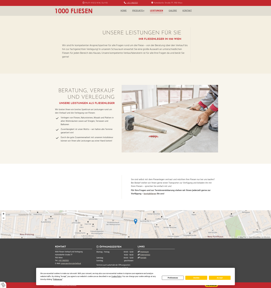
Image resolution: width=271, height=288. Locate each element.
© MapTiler (242, 237)
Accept (220, 278)
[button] (135, 221)
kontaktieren (150, 193)
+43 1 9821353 (132, 3)
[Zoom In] (3, 214)
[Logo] (73, 10)
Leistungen (156, 11)
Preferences (173, 278)
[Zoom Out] (3, 218)
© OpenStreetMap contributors (258, 237)
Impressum (144, 251)
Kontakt (187, 11)
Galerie (173, 11)
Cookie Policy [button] (116, 276)
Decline (196, 278)
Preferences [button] (57, 279)
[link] (138, 11)
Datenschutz (145, 254)
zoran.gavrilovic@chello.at (71, 263)
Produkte (137, 11)
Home (124, 11)
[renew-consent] (3, 285)
